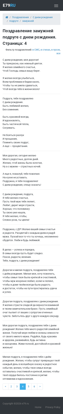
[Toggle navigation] (56, 5)
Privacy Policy (52, 407)
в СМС (36, 49)
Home (38, 407)
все (58, 53)
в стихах (45, 49)
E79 (9, 5)
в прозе (55, 49)
